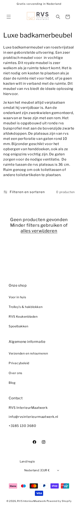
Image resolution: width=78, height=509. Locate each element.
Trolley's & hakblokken (25, 307)
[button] (8, 17)
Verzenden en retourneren (28, 353)
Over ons (15, 373)
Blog (12, 382)
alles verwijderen (39, 230)
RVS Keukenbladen (23, 316)
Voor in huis (17, 297)
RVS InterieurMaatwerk (31, 501)
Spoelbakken (18, 326)
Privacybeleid (19, 363)
